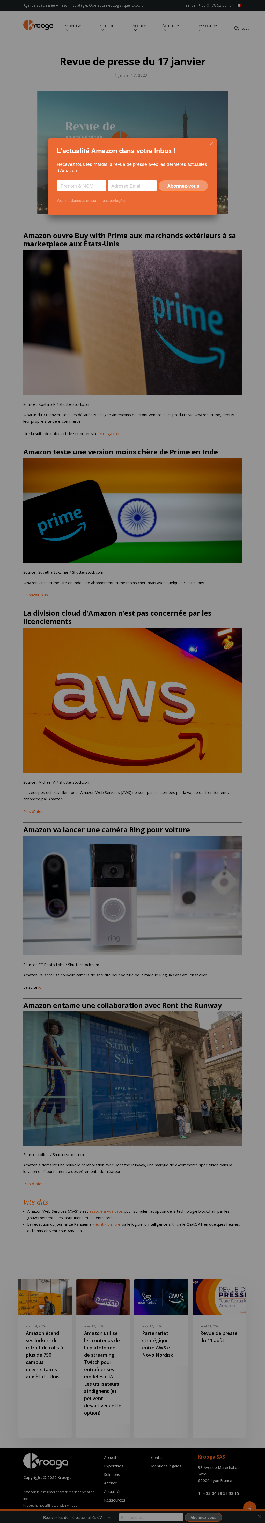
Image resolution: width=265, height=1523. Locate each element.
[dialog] (132, 176)
